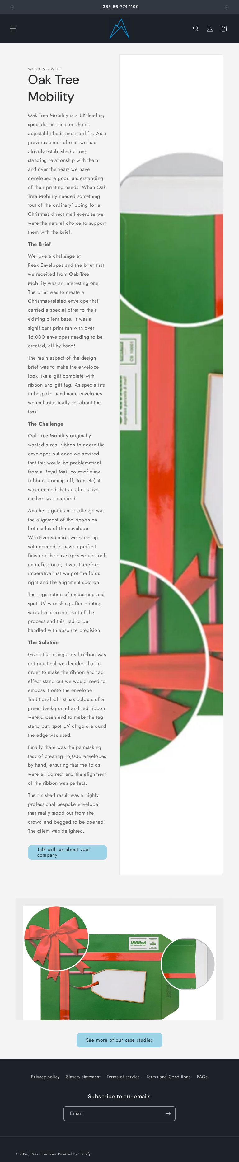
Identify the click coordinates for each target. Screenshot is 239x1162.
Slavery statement (83, 1077)
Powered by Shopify (74, 1153)
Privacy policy (45, 1077)
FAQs (202, 1077)
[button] (13, 28)
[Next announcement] (227, 7)
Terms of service (123, 1077)
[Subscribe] (168, 1113)
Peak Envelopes (44, 1153)
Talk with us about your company (63, 852)
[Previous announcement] (12, 7)
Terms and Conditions (169, 1077)
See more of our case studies (119, 1040)
